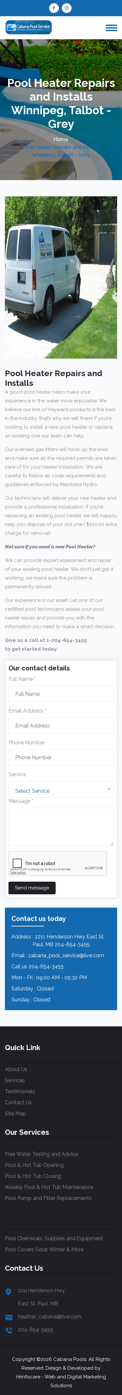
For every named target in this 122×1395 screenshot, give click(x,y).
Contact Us (18, 1102)
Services (15, 1080)
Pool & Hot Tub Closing (33, 1176)
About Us (16, 1069)
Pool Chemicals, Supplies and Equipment (54, 1238)
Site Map (15, 1113)
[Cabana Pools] (28, 27)
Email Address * (27, 711)
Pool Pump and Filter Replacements (48, 1198)
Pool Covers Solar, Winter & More (44, 1249)
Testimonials (20, 1091)
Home (61, 139)
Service (17, 774)
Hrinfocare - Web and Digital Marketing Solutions (61, 1381)
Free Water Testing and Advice (41, 1154)
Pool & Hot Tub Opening (34, 1165)
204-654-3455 (46, 966)
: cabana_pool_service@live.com (65, 955)
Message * (20, 801)
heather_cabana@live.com (49, 1317)
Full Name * (22, 679)
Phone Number (26, 743)
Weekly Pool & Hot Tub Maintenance (49, 1187)
